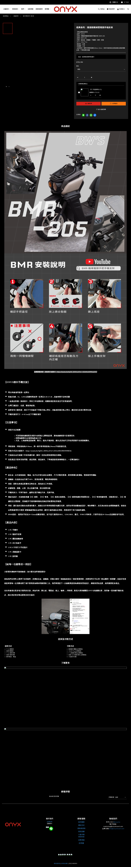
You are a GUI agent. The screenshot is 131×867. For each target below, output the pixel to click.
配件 (22, 9)
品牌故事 (49, 822)
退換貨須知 (81, 828)
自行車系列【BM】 (29, 16)
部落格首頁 (39, 9)
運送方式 (81, 825)
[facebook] (87, 115)
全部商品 (5, 16)
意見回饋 (81, 832)
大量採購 (81, 835)
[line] (83, 115)
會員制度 (81, 837)
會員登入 (122, 9)
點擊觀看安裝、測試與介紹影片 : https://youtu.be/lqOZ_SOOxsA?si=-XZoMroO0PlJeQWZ (65, 372)
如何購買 (81, 822)
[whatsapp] (91, 115)
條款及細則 (64, 863)
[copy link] (94, 115)
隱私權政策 (57, 863)
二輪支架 (6, 9)
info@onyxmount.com (116, 829)
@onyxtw (116, 822)
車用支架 (15, 9)
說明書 (47, 9)
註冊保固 (30, 9)
